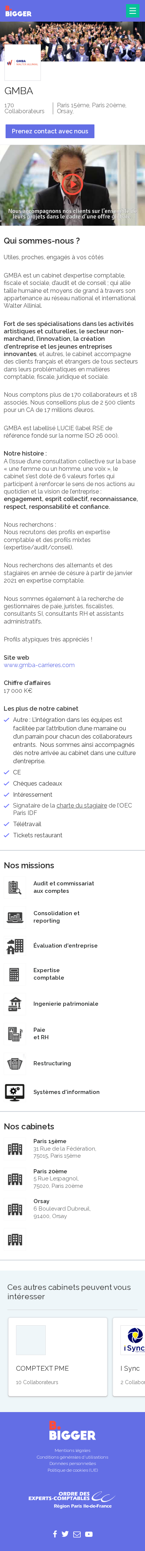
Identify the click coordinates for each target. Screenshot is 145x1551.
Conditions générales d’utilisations (72, 1457)
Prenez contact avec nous (50, 131)
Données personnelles (72, 1463)
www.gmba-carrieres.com (39, 665)
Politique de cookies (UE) (73, 1470)
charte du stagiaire (82, 805)
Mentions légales (72, 1450)
